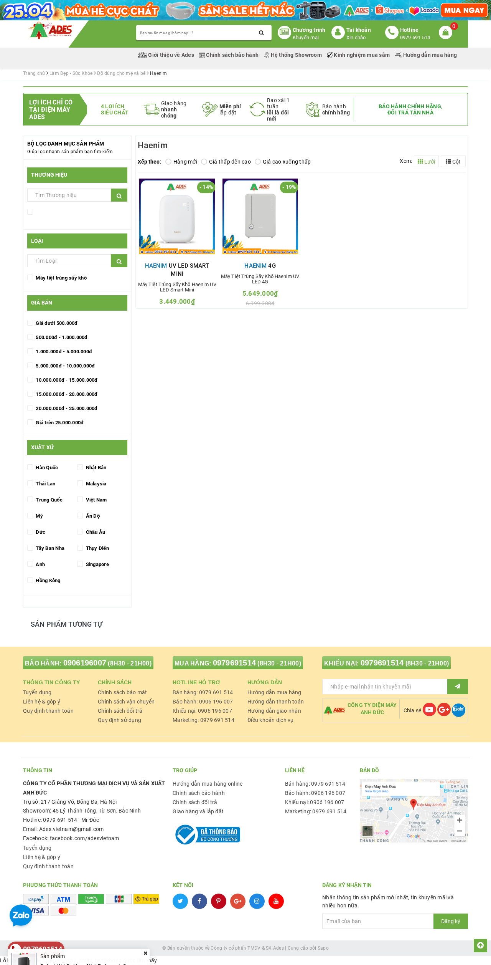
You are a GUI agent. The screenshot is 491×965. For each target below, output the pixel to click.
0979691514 (234, 663)
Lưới (429, 162)
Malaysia (95, 484)
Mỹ (39, 516)
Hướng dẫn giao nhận (274, 711)
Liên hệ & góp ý (41, 702)
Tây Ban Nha (49, 548)
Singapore (96, 564)
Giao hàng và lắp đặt (198, 811)
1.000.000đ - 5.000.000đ (63, 351)
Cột (456, 162)
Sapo (323, 948)
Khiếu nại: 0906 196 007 (202, 711)
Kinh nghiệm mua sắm (362, 55)
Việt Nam (95, 500)
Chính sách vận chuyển (126, 702)
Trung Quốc (49, 500)
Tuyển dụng (37, 692)
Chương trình (309, 30)
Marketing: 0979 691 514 (203, 720)
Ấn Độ (92, 516)
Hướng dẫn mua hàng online (207, 784)
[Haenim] (52, 213)
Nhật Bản (95, 467)
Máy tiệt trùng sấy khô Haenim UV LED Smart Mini (177, 287)
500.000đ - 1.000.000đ (61, 337)
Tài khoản (358, 30)
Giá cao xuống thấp (287, 162)
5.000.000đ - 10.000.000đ (65, 366)
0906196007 (85, 663)
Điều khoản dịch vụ (270, 720)
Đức (40, 532)
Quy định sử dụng (119, 720)
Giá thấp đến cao (230, 162)
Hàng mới (185, 162)
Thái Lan (45, 484)
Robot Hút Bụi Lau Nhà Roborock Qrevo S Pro (96, 940)
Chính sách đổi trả (120, 711)
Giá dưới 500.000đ (56, 323)
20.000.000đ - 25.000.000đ (66, 408)
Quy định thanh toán (48, 711)
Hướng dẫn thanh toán (275, 702)
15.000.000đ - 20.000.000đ (66, 394)
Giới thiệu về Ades (171, 55)
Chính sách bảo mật (122, 692)
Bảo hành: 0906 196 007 (203, 702)
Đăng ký (450, 921)
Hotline (409, 30)
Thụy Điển (96, 548)
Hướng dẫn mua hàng (429, 55)
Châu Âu (94, 532)
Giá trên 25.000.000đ (59, 422)
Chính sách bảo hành (232, 55)
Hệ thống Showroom (296, 55)
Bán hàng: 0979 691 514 (203, 692)
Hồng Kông (48, 580)
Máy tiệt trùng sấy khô (61, 278)
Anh (40, 564)
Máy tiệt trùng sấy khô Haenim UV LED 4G (260, 279)
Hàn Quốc (46, 467)
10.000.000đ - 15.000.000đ (66, 380)
